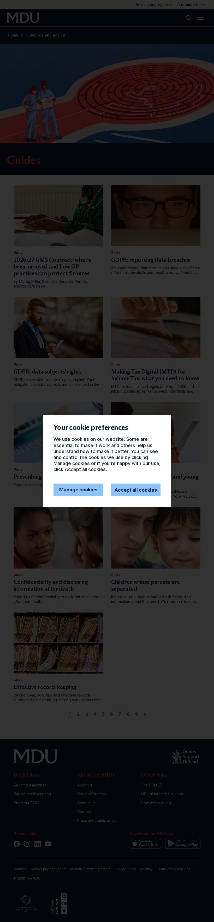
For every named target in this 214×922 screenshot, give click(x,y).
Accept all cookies (136, 490)
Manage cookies (78, 489)
